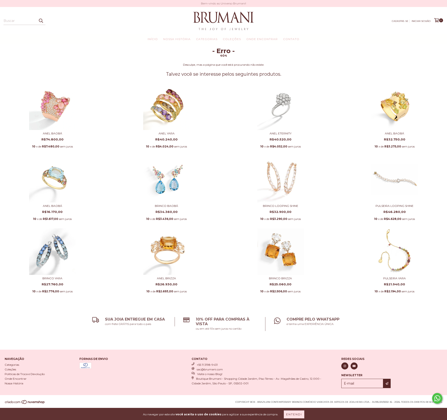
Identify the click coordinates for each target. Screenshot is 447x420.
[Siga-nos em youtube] (354, 365)
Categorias (206, 39)
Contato (291, 39)
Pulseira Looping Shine (394, 206)
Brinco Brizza (280, 278)
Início (153, 39)
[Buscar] (40, 21)
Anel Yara (167, 133)
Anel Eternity (280, 133)
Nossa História (177, 39)
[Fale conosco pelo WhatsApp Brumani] (437, 398)
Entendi (294, 414)
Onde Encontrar (262, 39)
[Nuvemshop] (25, 403)
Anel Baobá (52, 133)
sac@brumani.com (210, 369)
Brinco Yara (52, 278)
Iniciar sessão (421, 21)
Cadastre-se (400, 21)
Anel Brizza (166, 278)
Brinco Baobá (166, 206)
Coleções (232, 39)
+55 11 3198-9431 (207, 364)
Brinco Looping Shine (280, 206)
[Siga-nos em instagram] (344, 365)
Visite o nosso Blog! (209, 374)
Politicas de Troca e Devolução (25, 374)
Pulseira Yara (394, 278)
